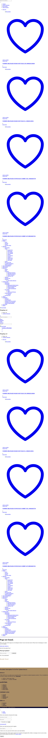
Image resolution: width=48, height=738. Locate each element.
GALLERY (4, 304)
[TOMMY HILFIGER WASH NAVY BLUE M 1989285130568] (8, 11)
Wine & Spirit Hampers (9, 303)
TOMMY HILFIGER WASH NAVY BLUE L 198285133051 (18, 121)
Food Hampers (8, 299)
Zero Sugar (10, 260)
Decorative (7, 289)
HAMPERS (4, 297)
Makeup (6, 277)
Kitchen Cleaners (11, 287)
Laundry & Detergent (12, 288)
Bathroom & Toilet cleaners (13, 285)
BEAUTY (4, 268)
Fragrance (7, 271)
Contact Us (4, 687)
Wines (6, 248)
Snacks (6, 244)
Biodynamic (10, 251)
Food (6, 242)
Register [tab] (4, 712)
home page (2, 646)
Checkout (4, 698)
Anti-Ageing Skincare (12, 280)
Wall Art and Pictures (12, 291)
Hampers (7, 298)
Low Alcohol (10, 252)
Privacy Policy (5, 689)
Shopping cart (5, 696)
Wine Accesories (8, 264)
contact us (6, 646)
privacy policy (18, 734)
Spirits (6, 261)
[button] (1, 331)
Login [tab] (3, 711)
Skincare (6, 279)
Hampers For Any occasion (10, 301)
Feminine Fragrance (11, 272)
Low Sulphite (10, 253)
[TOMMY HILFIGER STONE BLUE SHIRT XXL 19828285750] (8, 126)
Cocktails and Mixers (9, 263)
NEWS (3, 305)
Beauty (6, 269)
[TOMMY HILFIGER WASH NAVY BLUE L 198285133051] (8, 69)
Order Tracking (5, 7)
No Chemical (10, 255)
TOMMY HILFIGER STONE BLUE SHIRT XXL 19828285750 (19, 178)
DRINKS (4, 246)
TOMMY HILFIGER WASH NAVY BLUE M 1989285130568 (18, 63)
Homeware (7, 282)
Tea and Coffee (8, 245)
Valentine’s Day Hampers (10, 302)
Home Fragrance (8, 293)
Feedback (4, 685)
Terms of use (5, 688)
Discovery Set (10, 276)
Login (9, 721)
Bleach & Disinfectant (12, 286)
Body (6, 270)
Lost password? (3, 724)
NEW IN (4, 9)
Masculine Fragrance (12, 273)
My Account (4, 6)
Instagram (4, 705)
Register (2, 736)
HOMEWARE (5, 281)
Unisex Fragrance (11, 274)
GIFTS (3, 296)
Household (7, 284)
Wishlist (4, 4)
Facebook (4, 703)
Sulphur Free (10, 257)
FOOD (3, 240)
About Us (4, 684)
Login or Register (5, 5)
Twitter (3, 704)
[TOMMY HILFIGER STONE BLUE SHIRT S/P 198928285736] (8, 184)
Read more (18, 676)
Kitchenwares (7, 295)
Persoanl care (7, 278)
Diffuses (9, 294)
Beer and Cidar (8, 262)
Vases (9, 290)
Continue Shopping (6, 313)
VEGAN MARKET (6, 265)
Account (4, 694)
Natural (9, 254)
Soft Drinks (7, 247)
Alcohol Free (10, 250)
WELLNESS (5, 267)
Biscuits (6, 243)
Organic (9, 256)
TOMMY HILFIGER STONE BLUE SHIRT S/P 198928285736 (19, 236)
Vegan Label (10, 259)
